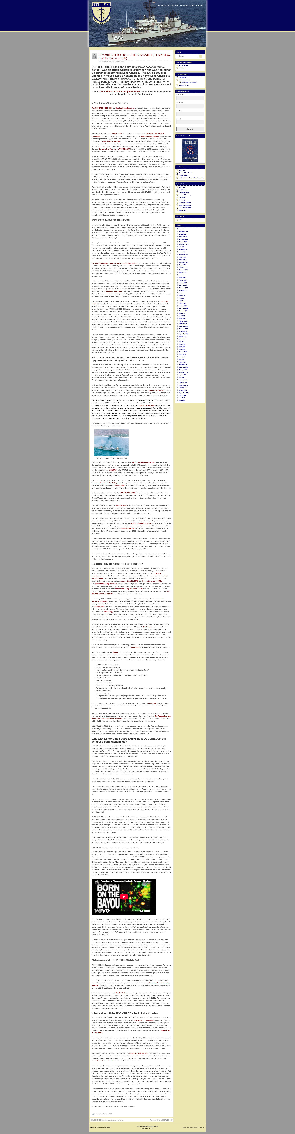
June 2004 (182, 346)
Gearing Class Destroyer (125, 108)
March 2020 (182, 257)
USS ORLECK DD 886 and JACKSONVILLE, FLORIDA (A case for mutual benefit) (134, 57)
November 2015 (183, 288)
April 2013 (182, 339)
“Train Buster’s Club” (156, 390)
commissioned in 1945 (129, 581)
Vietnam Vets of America (104, 1061)
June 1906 (182, 400)
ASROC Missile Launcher (141, 523)
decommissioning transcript (106, 584)
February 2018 (183, 267)
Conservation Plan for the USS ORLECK (114, 149)
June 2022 (182, 252)
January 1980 (183, 382)
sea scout (138, 1020)
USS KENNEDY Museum (150, 136)
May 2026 (181, 229)
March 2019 (182, 264)
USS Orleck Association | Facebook (119, 91)
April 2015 (182, 300)
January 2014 (183, 323)
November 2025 (183, 231)
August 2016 (182, 272)
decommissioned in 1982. (152, 581)
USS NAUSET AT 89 (127, 493)
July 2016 (181, 275)
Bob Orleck (103, 1114)
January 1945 (183, 390)
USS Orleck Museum (185, 207)
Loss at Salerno (183, 175)
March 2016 (182, 277)
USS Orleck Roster (184, 80)
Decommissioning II (185, 205)
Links (180, 219)
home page (135, 647)
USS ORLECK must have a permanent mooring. (108, 1120)
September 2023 (183, 244)
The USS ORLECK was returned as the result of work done (114, 263)
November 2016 (183, 270)
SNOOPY (112, 470)
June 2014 (182, 313)
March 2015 (182, 303)
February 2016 (183, 280)
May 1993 (181, 359)
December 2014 (183, 308)
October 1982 (183, 369)
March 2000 (182, 354)
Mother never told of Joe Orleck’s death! (191, 178)
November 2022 (183, 249)
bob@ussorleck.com (147, 1128)
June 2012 (182, 344)
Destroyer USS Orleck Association (101, 1127)
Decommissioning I (185, 202)
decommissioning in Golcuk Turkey (129, 589)
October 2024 (183, 236)
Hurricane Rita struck (114, 291)
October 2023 (183, 242)
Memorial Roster (184, 85)
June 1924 (182, 398)
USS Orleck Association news (116, 61)
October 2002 (183, 351)
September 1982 (183, 372)
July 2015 (181, 293)
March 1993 (182, 362)
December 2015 (183, 285)
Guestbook (182, 77)
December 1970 (183, 385)
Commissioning (184, 192)
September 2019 (183, 262)
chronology (99, 606)
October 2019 (183, 259)
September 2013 (183, 334)
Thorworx (202, 1127)
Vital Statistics (183, 190)
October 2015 (183, 290)
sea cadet (149, 1020)
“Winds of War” (120, 485)
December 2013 (183, 326)
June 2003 (182, 349)
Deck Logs (182, 200)
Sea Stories (182, 210)
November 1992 (183, 364)
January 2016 (183, 282)
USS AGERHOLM (127, 528)
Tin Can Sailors (122, 993)
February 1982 (183, 380)
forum (115, 652)
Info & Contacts (184, 65)
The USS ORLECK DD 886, (102, 108)
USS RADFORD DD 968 (138, 1053)
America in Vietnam (146, 405)
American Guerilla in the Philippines (106, 483)
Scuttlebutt (182, 68)
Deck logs (147, 627)
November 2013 (183, 328)
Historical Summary (185, 195)
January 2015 (183, 305)
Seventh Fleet (121, 505)
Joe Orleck (182, 170)
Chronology (104, 61)
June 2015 (182, 295)
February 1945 (183, 387)
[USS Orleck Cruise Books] (190, 150)
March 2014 (182, 318)
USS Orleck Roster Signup (189, 82)
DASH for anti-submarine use (143, 462)
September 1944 (183, 393)
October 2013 (183, 331)
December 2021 (183, 254)
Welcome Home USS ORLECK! (160, 1120)
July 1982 (181, 377)
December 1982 (183, 367)
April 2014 (182, 316)
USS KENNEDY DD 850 (111, 141)
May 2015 (181, 298)
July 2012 (181, 341)
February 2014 (183, 321)
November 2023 (183, 239)
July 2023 (181, 247)
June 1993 (182, 357)
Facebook (152, 703)
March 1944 (182, 395)
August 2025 (182, 234)
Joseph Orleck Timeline (186, 172)
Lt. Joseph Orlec (115, 133)
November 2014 (183, 311)
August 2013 (182, 336)
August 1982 (182, 375)
